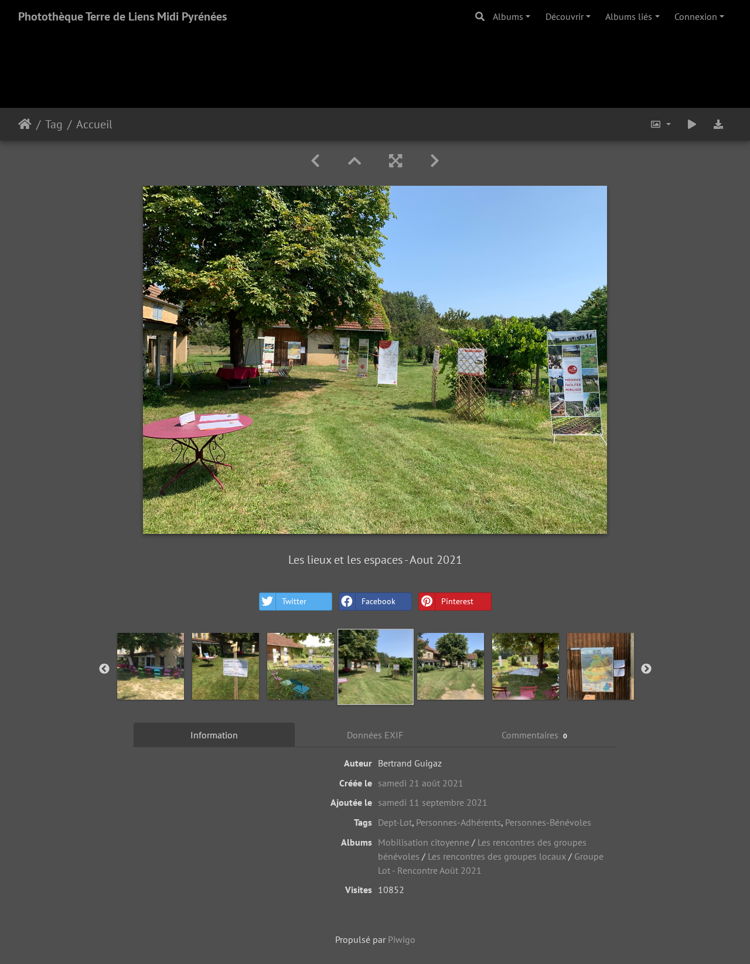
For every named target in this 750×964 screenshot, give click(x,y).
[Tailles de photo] (660, 124)
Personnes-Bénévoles (548, 822)
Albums (508, 16)
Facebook (379, 601)
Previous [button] (104, 669)
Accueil (25, 124)
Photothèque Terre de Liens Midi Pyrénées (122, 16)
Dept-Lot (395, 822)
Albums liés (628, 16)
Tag (54, 124)
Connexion (695, 16)
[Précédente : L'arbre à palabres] (315, 161)
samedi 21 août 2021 (420, 783)
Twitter (294, 601)
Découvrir (565, 16)
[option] (150, 666)
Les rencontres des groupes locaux (497, 856)
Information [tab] (214, 735)
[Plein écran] (395, 161)
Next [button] (646, 669)
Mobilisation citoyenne (423, 842)
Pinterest (457, 601)
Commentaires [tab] (535, 735)
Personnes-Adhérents (458, 822)
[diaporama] (692, 124)
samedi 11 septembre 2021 (433, 802)
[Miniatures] (354, 161)
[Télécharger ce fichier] (718, 124)
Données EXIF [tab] (375, 735)
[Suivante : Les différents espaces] (435, 161)
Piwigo (401, 939)
